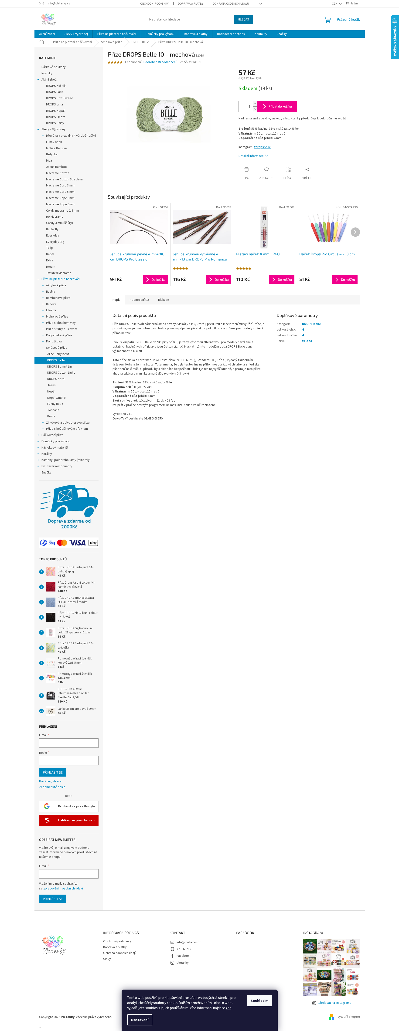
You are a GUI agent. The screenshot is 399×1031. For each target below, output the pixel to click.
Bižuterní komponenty (56, 466)
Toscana (53, 410)
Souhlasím (260, 1000)
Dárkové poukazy (53, 67)
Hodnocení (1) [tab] (139, 299)
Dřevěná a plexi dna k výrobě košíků (71, 135)
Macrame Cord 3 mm (60, 185)
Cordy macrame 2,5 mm (62, 210)
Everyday (52, 235)
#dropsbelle (262, 147)
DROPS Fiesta (55, 117)
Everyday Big (55, 242)
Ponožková (54, 341)
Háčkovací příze (52, 435)
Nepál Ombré (56, 397)
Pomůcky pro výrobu (55, 441)
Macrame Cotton (57, 173)
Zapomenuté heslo (52, 787)
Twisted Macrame (58, 273)
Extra (49, 260)
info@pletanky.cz (189, 942)
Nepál (50, 254)
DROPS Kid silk (56, 86)
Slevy (107, 959)
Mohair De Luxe (56, 148)
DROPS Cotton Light (61, 372)
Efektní (51, 310)
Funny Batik (55, 404)
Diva (49, 160)
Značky (46, 472)
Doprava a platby (190, 4)
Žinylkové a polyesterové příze (68, 422)
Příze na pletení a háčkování (60, 279)
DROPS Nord (56, 379)
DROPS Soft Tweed (59, 98)
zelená (307, 341)
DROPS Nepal (55, 110)
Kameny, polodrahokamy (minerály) (66, 460)
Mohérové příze (57, 316)
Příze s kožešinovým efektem (67, 428)
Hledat (243, 19)
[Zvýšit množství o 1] (255, 103)
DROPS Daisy (55, 123)
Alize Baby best (58, 354)
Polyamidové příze (59, 335)
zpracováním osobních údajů (63, 888)
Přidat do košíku (280, 106)
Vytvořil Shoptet (349, 1017)
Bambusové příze (58, 298)
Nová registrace (50, 781)
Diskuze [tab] (163, 299)
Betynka (52, 154)
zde (228, 1008)
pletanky (183, 962)
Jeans (51, 385)
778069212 (184, 949)
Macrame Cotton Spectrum (65, 179)
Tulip (49, 248)
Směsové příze (56, 347)
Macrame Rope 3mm (60, 198)
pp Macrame (54, 216)
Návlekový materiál (54, 447)
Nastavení (139, 1019)
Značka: (190, 62)
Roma (51, 416)
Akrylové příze (56, 285)
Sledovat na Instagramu (334, 1003)
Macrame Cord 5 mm (60, 191)
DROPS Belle (56, 360)
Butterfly (52, 229)
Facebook (184, 955)
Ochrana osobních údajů (231, 4)
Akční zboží (49, 79)
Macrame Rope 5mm (60, 204)
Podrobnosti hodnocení (159, 62)
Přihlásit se (53, 772)
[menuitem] (47, 34)
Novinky (46, 73)
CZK (335, 4)
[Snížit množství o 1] (255, 109)
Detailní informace (251, 156)
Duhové (51, 304)
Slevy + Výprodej (53, 129)
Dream (50, 266)
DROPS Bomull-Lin (59, 366)
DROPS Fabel (55, 92)
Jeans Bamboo (56, 167)
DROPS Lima (54, 104)
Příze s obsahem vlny (61, 323)
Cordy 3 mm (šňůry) (59, 223)
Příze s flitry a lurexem (61, 329)
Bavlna (50, 291)
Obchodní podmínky (154, 4)
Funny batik (54, 142)
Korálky (46, 454)
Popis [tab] (116, 299)
